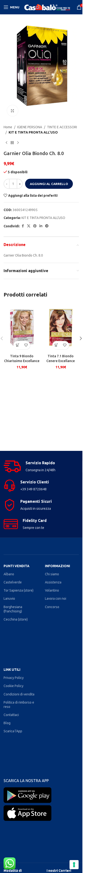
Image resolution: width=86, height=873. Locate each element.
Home (8, 127)
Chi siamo (52, 574)
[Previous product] (6, 143)
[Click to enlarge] (12, 110)
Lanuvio (9, 598)
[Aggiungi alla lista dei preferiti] (26, 345)
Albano (9, 574)
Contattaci (11, 715)
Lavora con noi (55, 598)
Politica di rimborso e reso (19, 704)
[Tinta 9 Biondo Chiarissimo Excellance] (22, 327)
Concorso (52, 607)
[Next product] (18, 143)
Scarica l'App (13, 731)
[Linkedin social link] (41, 226)
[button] (17, 345)
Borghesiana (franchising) (13, 609)
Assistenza (53, 582)
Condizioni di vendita (19, 694)
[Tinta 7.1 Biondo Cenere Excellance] (61, 327)
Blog (7, 723)
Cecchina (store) (16, 619)
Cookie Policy (13, 686)
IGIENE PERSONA (29, 127)
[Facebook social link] (23, 226)
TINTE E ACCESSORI (62, 127)
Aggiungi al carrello (49, 183)
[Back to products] (12, 143)
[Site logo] (48, 7)
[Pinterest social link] (35, 226)
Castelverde (13, 582)
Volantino (52, 590)
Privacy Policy (14, 678)
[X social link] (29, 226)
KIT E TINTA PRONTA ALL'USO (33, 132)
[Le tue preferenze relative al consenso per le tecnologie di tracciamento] (74, 864)
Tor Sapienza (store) (18, 590)
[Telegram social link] (47, 226)
